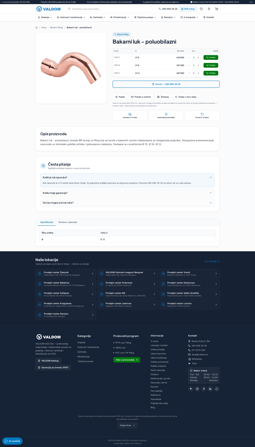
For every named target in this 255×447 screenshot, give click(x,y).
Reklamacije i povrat (160, 378)
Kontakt (210, 17)
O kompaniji (190, 17)
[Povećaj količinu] (198, 57)
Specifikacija (46, 222)
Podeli (122, 97)
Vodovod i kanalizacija (71, 17)
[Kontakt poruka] (216, 388)
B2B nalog (189, 9)
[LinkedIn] (210, 388)
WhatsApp (197, 359)
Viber (194, 363)
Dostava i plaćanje (67, 222)
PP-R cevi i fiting (123, 342)
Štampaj (165, 97)
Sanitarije (98, 17)
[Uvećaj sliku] (71, 68)
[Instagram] (197, 388)
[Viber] (190, 388)
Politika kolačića (158, 366)
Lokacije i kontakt (159, 345)
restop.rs (138, 443)
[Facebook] (203, 388)
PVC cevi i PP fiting (124, 352)
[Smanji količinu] (189, 57)
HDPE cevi (120, 347)
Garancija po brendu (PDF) (54, 367)
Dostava (155, 374)
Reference (156, 395)
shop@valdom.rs (200, 354)
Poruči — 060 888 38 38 (167, 84)
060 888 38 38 (169, 9)
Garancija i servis (159, 382)
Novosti (154, 386)
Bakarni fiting (123, 34)
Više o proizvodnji (125, 360)
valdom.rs (128, 443)
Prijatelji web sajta (159, 403)
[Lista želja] (201, 9)
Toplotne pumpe (145, 17)
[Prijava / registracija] (209, 9)
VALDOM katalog (50, 360)
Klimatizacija (119, 17)
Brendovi (168, 17)
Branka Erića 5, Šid (201, 341)
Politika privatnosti (159, 362)
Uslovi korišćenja (159, 357)
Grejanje (45, 17)
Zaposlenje (156, 399)
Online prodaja (158, 349)
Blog (153, 407)
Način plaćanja (158, 370)
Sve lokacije (211, 261)
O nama (154, 341)
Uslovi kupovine (158, 353)
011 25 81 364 (198, 350)
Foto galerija (156, 391)
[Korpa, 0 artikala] (217, 9)
